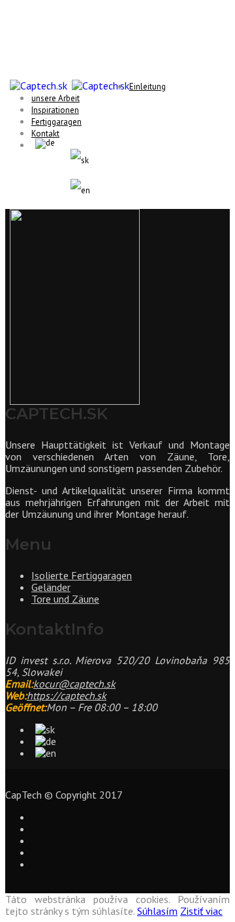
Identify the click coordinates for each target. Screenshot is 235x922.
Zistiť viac (201, 910)
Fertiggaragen (56, 121)
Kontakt (45, 133)
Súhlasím (157, 910)
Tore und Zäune (65, 598)
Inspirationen (55, 110)
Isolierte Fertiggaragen (81, 575)
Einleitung (147, 86)
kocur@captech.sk (74, 683)
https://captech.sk (66, 695)
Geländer (50, 587)
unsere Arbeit (55, 98)
